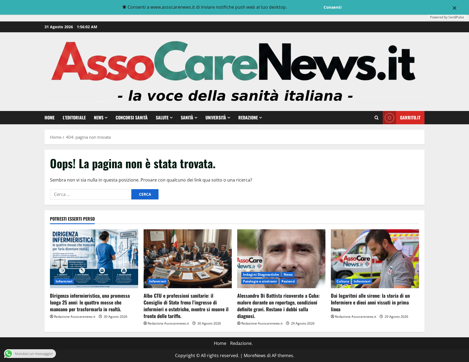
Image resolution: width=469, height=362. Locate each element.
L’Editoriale (74, 117)
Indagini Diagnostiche (261, 274)
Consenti (333, 7)
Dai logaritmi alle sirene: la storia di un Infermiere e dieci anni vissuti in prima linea (370, 302)
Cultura (343, 281)
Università (215, 117)
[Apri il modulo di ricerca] (377, 118)
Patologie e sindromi (260, 281)
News (98, 117)
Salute (162, 117)
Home (50, 117)
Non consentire (304, 7)
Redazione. (241, 343)
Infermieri (64, 281)
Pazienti (288, 281)
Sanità (187, 117)
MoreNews (255, 355)
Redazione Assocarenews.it (74, 316)
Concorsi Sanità (132, 117)
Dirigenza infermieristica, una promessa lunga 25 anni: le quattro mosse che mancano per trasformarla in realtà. (90, 302)
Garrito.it (410, 117)
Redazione (248, 117)
